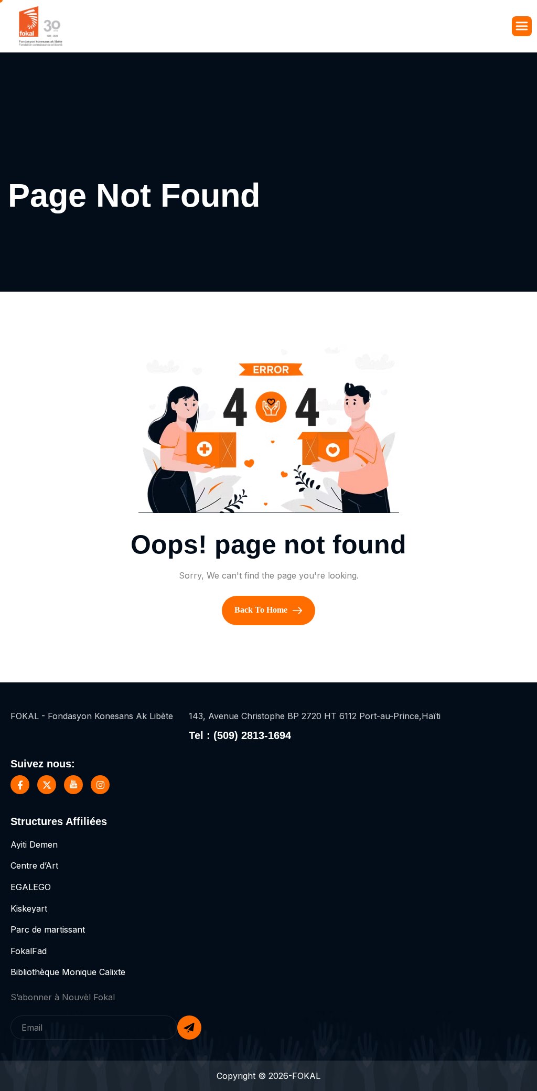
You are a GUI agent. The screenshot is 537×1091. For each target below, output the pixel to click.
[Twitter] (46, 784)
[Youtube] (73, 784)
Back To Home (261, 609)
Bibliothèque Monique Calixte (67, 972)
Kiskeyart (28, 908)
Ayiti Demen (34, 844)
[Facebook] (19, 784)
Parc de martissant (47, 929)
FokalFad (28, 951)
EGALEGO (30, 887)
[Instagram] (100, 784)
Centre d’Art (34, 865)
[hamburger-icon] (522, 26)
